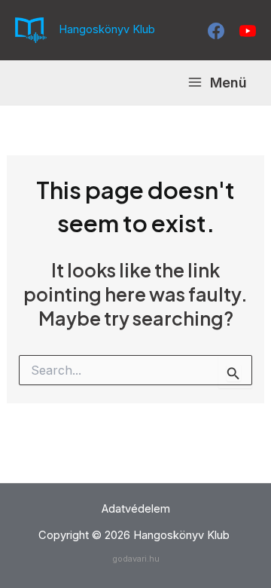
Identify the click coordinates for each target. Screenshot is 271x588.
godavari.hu (136, 558)
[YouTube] (247, 31)
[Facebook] (216, 31)
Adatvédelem (136, 509)
